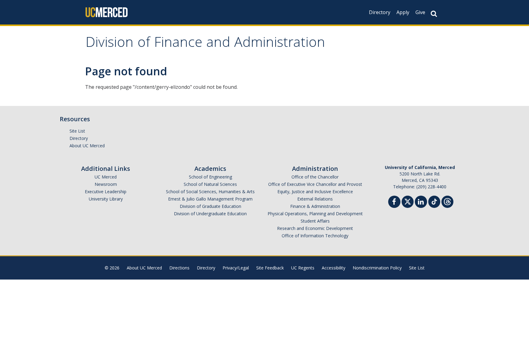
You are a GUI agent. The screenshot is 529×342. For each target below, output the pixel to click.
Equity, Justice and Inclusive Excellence (315, 191)
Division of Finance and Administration (205, 44)
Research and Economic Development (315, 228)
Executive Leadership (105, 191)
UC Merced (106, 177)
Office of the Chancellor (315, 177)
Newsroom (106, 184)
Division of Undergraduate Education (210, 213)
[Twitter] (407, 201)
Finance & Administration (315, 206)
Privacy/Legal (236, 268)
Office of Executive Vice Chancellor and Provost (315, 184)
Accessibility (333, 268)
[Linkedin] (421, 202)
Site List (77, 131)
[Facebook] (394, 202)
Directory (379, 12)
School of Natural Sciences (210, 184)
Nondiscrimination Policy (377, 268)
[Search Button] (434, 14)
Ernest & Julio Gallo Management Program (210, 199)
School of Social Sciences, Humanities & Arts (210, 191)
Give (420, 12)
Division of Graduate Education (210, 206)
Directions (179, 268)
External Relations (315, 199)
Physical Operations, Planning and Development (315, 213)
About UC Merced (87, 145)
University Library (106, 199)
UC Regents (302, 268)
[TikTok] (434, 201)
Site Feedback (270, 268)
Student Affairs (315, 221)
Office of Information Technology (315, 236)
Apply (402, 12)
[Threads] (447, 201)
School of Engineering (210, 177)
